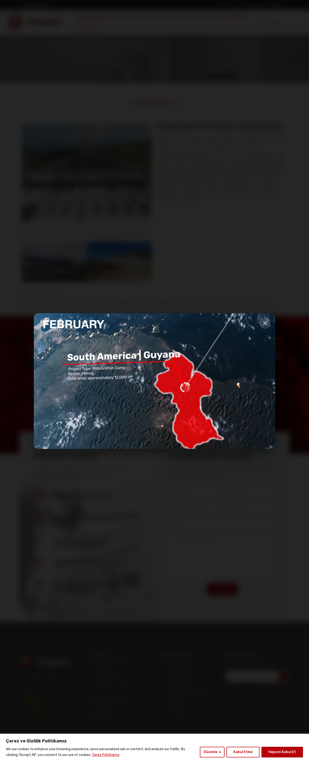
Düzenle (210, 752)
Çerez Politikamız (105, 755)
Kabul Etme (243, 752)
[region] (154, 748)
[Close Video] (265, 323)
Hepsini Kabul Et (282, 752)
